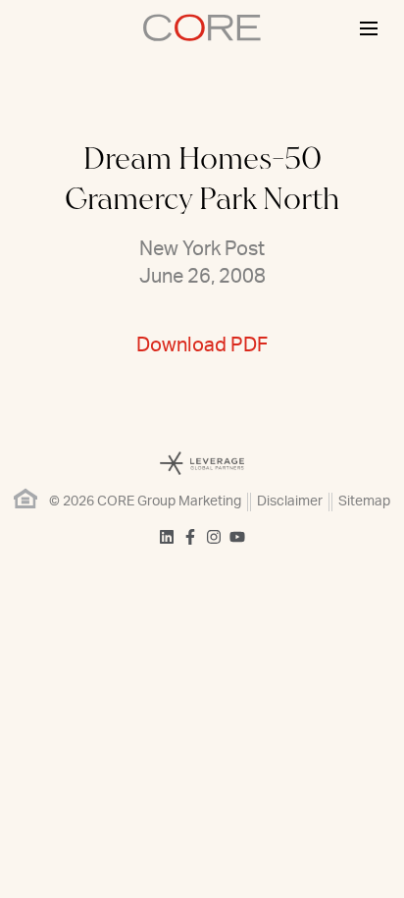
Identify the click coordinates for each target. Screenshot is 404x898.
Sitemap (364, 501)
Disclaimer (290, 501)
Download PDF (202, 345)
